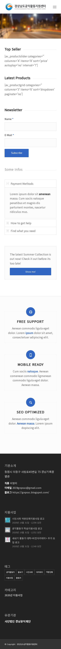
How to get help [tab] (21, 223)
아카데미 (39, 572)
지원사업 (9, 577)
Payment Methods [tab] (22, 184)
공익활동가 (10, 572)
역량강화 (49, 572)
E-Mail (9, 135)
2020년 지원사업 (14, 595)
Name (9, 119)
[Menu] (54, 7)
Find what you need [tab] (23, 231)
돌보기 (20, 572)
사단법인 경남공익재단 (18, 621)
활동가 (18, 577)
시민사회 (29, 572)
